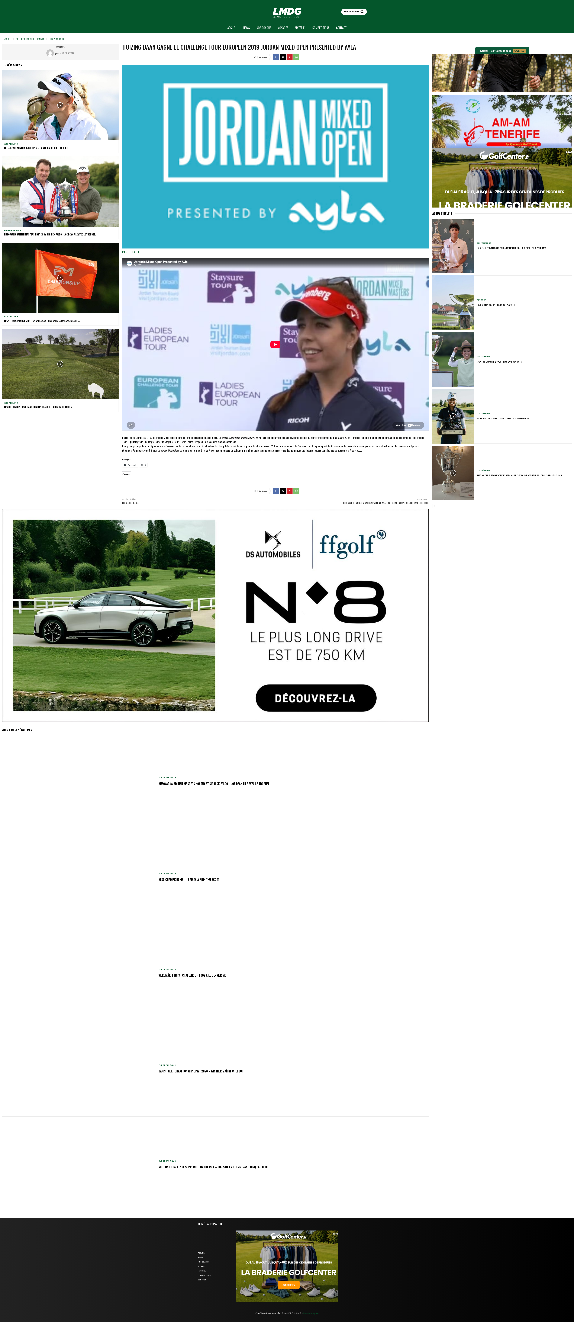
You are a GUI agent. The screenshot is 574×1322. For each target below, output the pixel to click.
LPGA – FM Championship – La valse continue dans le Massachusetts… (42, 321)
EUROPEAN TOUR (56, 39)
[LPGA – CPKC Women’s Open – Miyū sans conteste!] (453, 359)
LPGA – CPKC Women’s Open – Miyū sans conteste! (499, 361)
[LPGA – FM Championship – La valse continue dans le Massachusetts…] (60, 278)
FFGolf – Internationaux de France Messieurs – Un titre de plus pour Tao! (511, 248)
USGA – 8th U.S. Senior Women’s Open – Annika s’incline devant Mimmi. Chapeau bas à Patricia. (520, 475)
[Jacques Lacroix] (50, 53)
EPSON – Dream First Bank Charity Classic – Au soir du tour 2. (38, 407)
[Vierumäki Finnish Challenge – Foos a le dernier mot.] (78, 973)
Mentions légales (311, 1313)
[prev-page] (434, 506)
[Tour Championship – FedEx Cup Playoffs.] (453, 302)
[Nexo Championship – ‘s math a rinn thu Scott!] (78, 877)
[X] (283, 57)
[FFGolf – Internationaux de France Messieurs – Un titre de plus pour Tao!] (453, 246)
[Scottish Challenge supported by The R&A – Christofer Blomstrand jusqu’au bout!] (78, 1164)
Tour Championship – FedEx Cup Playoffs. (496, 304)
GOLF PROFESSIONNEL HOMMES (30, 39)
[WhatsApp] (296, 57)
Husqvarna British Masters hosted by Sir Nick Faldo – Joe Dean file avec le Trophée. (50, 234)
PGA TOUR (481, 300)
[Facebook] (276, 57)
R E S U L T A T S (130, 252)
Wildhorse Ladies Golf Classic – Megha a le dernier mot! (503, 418)
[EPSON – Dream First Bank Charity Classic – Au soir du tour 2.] (60, 364)
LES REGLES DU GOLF (131, 502)
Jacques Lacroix (67, 53)
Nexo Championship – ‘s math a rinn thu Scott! (189, 879)
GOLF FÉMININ (11, 144)
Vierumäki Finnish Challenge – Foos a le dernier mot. (193, 975)
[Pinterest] (290, 57)
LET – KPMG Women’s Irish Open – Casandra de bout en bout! (36, 148)
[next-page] (439, 506)
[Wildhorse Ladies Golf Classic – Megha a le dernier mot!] (453, 416)
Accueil (8, 39)
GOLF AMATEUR (484, 243)
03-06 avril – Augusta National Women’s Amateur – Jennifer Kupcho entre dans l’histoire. (386, 502)
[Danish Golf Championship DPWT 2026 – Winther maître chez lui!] (78, 1069)
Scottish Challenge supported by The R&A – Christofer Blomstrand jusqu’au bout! (213, 1167)
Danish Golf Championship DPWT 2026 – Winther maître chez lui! (200, 1071)
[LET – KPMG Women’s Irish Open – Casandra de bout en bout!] (60, 105)
